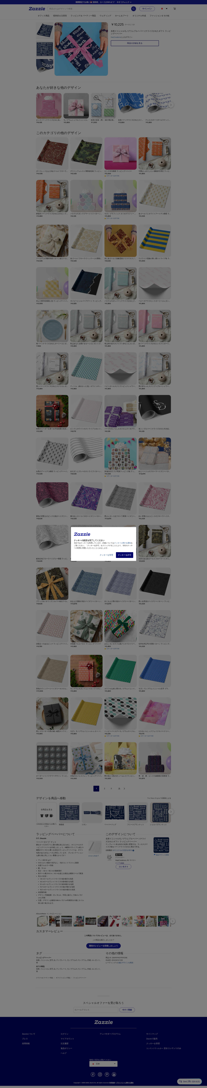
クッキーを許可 (124, 555)
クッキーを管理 (106, 555)
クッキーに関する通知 (122, 543)
